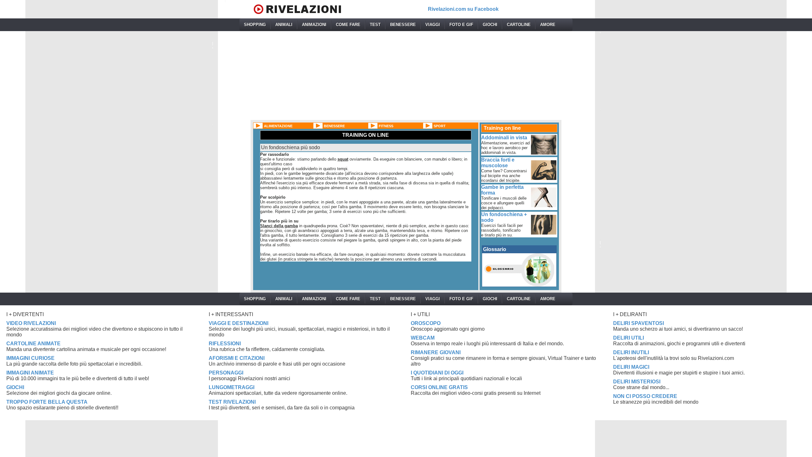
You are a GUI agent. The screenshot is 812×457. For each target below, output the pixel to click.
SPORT (440, 126)
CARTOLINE (519, 24)
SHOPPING (255, 24)
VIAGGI (432, 24)
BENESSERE (403, 24)
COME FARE (348, 24)
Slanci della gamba (279, 225)
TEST (375, 24)
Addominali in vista (504, 137)
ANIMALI (283, 24)
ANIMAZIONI (314, 24)
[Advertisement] (406, 75)
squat (342, 159)
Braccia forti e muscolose (497, 162)
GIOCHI (490, 24)
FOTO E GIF (461, 24)
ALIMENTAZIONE (278, 126)
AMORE (547, 24)
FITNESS (386, 126)
